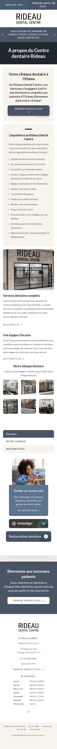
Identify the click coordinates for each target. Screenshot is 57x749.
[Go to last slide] (2, 34)
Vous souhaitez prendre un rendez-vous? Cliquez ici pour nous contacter (28, 34)
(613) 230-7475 (14, 5)
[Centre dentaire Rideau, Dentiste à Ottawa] (28, 630)
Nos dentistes (12, 359)
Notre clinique (16, 441)
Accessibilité (34, 726)
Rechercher (47, 726)
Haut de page (35, 729)
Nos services (11, 324)
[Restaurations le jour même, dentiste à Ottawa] (28, 536)
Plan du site (21, 729)
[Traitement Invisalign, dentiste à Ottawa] (28, 523)
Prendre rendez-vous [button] (28, 109)
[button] (10, 393)
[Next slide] (54, 34)
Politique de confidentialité (14, 726)
